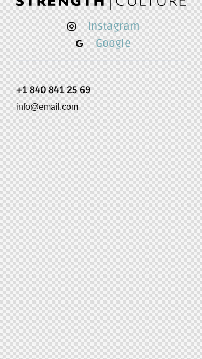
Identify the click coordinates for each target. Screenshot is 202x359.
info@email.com (47, 106)
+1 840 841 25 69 (53, 90)
